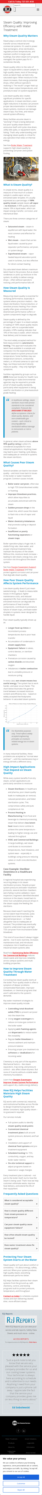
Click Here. (33, 1342)
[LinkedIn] (24, 1431)
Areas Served (30, 1453)
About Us (11, 1447)
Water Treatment (11, 1439)
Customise (21, 1483)
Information (30, 1447)
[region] (21, 1475)
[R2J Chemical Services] (7, 9)
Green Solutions (30, 1439)
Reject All (21, 1490)
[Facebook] (18, 1431)
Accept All (21, 1477)
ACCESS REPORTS (21, 1339)
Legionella (30, 1443)
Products (11, 1443)
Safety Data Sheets (11, 1452)
